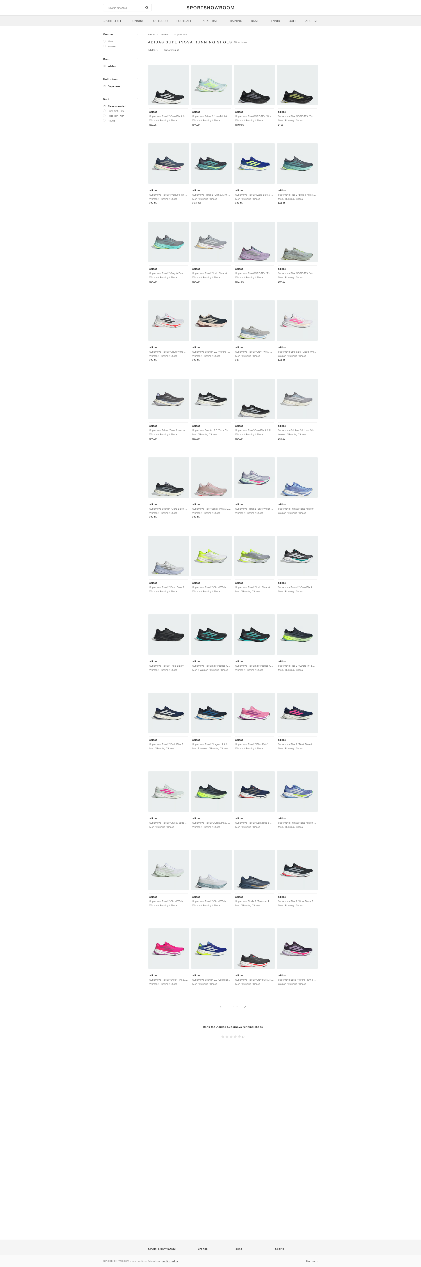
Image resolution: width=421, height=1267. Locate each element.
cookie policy (170, 1261)
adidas (112, 66)
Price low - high (116, 115)
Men (110, 41)
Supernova (114, 86)
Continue (312, 1261)
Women (112, 46)
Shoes (151, 34)
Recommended (116, 106)
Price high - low (116, 110)
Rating (111, 120)
